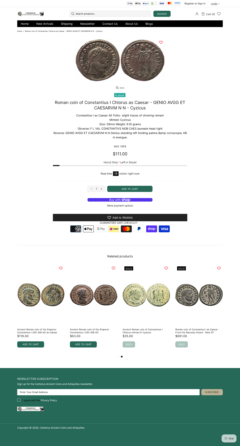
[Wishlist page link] (219, 14)
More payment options (120, 205)
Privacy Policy (49, 400)
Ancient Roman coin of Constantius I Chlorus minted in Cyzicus (143, 331)
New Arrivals (44, 23)
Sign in (201, 3)
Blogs (149, 23)
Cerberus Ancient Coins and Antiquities (30, 14)
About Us (131, 23)
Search (162, 13)
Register (189, 3)
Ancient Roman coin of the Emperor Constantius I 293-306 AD (89, 331)
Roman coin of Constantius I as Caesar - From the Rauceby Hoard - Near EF (197, 331)
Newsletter (87, 23)
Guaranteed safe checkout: (119, 222)
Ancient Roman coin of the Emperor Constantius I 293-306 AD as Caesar (37, 331)
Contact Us (110, 23)
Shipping (67, 23)
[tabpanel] (146, 310)
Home (25, 23)
